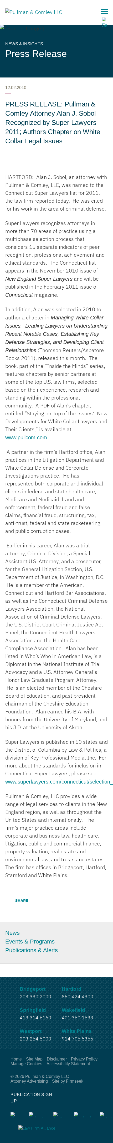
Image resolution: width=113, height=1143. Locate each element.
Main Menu (104, 11)
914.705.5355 (77, 1039)
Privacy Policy (84, 1059)
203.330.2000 (35, 997)
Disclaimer (57, 1059)
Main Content (37, 6)
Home (16, 1059)
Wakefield (73, 1010)
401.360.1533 (77, 1018)
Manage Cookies (26, 1064)
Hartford (71, 989)
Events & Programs (30, 941)
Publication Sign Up (31, 1097)
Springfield (33, 1010)
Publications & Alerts (31, 950)
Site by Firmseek (67, 1081)
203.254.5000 (35, 1039)
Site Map (34, 1059)
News (12, 933)
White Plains (77, 1031)
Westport (31, 1031)
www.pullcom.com (26, 437)
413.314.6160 (35, 1018)
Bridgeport (32, 989)
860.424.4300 (77, 997)
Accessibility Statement (68, 1064)
